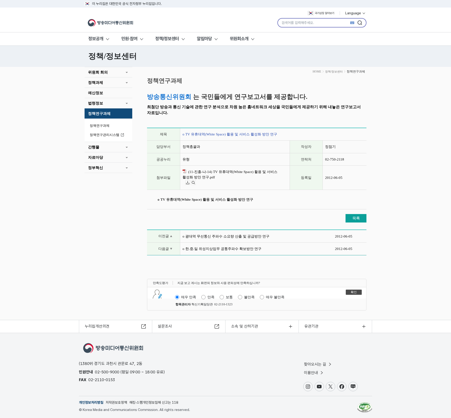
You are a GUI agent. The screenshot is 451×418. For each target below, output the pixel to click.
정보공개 (95, 38)
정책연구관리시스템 (104, 135)
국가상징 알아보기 (324, 13)
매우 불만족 (275, 297)
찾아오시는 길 (315, 364)
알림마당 (204, 38)
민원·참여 (129, 38)
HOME (317, 71)
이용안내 (311, 372)
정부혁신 (95, 168)
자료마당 (95, 157)
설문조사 (165, 326)
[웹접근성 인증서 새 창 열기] (364, 405)
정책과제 (95, 82)
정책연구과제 (99, 113)
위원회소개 (239, 38)
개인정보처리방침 (91, 402)
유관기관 (311, 326)
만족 (210, 297)
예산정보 (95, 93)
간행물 (93, 147)
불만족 (249, 297)
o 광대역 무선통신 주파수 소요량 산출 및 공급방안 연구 (226, 236)
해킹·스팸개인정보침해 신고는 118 (153, 402)
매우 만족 (188, 297)
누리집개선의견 (97, 326)
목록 (356, 218)
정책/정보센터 (167, 38)
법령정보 (95, 103)
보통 (229, 297)
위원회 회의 (98, 72)
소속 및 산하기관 (244, 326)
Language (353, 13)
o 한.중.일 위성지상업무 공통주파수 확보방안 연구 (222, 249)
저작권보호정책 (116, 402)
